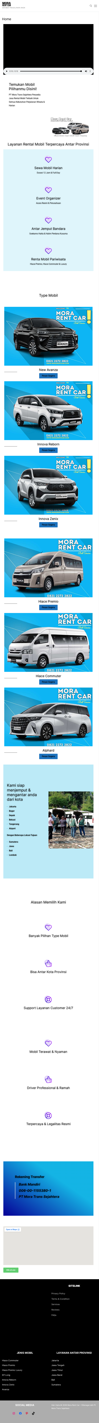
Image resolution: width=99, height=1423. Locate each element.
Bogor (12, 811)
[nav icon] (95, 5)
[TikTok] (33, 1413)
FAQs (53, 1315)
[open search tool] (91, 6)
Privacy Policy (58, 1293)
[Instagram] (13, 1413)
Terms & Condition (60, 1299)
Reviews (55, 1309)
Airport (12, 828)
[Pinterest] (26, 1413)
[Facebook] (20, 1413)
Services (55, 1304)
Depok (12, 815)
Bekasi (12, 819)
